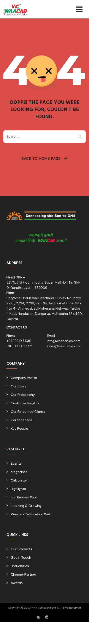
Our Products (21, 549)
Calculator (19, 480)
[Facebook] (39, 617)
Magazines (19, 472)
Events (16, 463)
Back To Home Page (41, 158)
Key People (19, 428)
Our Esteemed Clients (28, 411)
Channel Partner (23, 574)
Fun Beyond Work (24, 497)
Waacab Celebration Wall (30, 514)
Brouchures (20, 566)
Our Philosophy (23, 394)
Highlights (18, 488)
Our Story (18, 386)
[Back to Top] (80, 615)
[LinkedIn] (46, 617)
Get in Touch (21, 557)
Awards (17, 583)
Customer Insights (25, 403)
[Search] (80, 136)
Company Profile (24, 377)
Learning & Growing (26, 505)
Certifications (21, 420)
